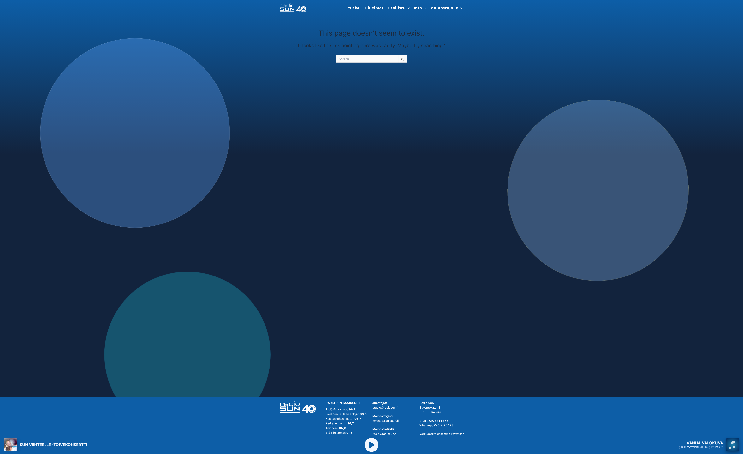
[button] (399, 8)
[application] (408, 8)
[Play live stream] (371, 444)
